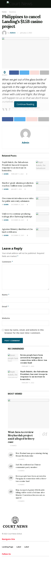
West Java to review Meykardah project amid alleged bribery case (21, 436)
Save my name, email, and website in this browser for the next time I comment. (24, 331)
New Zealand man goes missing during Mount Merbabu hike (32, 454)
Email (5, 306)
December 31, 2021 (17, 204)
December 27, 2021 (17, 235)
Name (5, 294)
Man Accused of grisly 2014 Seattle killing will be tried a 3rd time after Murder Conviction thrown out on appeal (30, 494)
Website (6, 318)
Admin (13, 33)
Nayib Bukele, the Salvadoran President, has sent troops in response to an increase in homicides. (34, 375)
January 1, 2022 (16, 189)
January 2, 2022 (26, 33)
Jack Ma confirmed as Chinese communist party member (28, 465)
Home (4, 12)
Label (18, 547)
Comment (7, 261)
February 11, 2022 (17, 174)
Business (12, 12)
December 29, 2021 (17, 220)
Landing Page (7, 547)
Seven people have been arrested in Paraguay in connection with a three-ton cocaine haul (33, 359)
